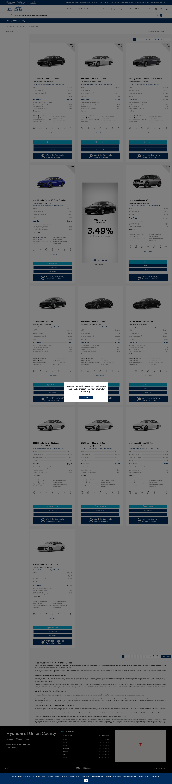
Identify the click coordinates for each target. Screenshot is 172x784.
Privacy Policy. (156, 776)
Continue (86, 397)
